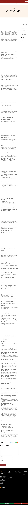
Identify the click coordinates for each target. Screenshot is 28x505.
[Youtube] (21, 0)
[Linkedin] (20, 0)
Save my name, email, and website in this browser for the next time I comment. (10, 462)
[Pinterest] (18, 0)
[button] (16, 3)
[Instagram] (17, 0)
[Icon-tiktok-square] (21, 2)
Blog (14, 8)
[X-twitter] (16, 0)
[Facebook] (14, 0)
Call (21, 503)
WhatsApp (7, 503)
